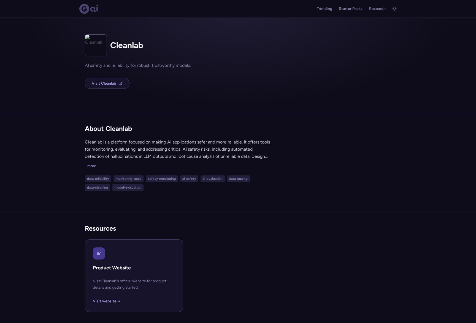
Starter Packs (351, 8)
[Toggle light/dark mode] (394, 9)
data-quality (238, 179)
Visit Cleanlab (104, 83)
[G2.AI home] (89, 9)
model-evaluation (128, 187)
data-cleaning (97, 187)
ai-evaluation (213, 179)
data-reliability (98, 179)
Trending (324, 8)
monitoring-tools (128, 179)
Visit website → (106, 301)
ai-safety (189, 179)
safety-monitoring (162, 179)
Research (377, 8)
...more (90, 166)
